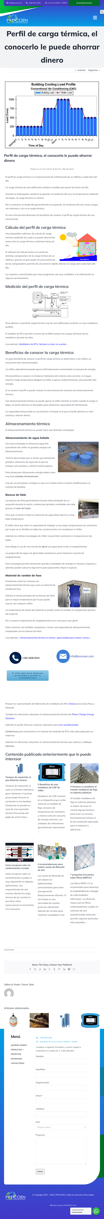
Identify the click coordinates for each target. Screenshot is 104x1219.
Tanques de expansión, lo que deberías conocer (18, 778)
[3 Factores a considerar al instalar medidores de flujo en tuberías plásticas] (84, 773)
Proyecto (40, 1135)
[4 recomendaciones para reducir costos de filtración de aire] (52, 852)
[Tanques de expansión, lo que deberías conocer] (19, 768)
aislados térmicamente (26, 476)
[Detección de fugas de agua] (39, 1014)
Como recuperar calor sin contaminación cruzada (17, 866)
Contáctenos (11, 731)
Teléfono (40, 1108)
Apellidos (40, 1069)
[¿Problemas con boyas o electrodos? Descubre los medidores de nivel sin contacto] (13, 1014)
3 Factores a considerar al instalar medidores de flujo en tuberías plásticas (83, 789)
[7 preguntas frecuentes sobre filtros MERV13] (84, 857)
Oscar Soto (27, 984)
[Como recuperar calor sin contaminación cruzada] (19, 852)
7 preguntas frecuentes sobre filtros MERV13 (82, 876)
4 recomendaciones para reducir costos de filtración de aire (51, 867)
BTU (11, 327)
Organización (42, 1082)
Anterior (81, 70)
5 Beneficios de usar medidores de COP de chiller (49, 787)
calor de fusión (23, 508)
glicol (44, 546)
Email (39, 1095)
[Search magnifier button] (102, 12)
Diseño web (56, 1205)
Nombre (40, 1056)
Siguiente (93, 70)
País (38, 1122)
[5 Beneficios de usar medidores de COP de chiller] (52, 772)
